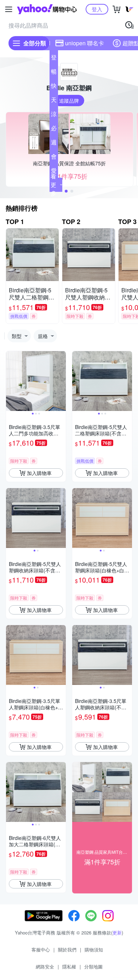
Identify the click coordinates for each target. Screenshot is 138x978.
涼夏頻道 (54, 115)
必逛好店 (54, 129)
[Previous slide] (10, 381)
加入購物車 (39, 472)
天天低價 (54, 101)
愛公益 (54, 172)
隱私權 (69, 966)
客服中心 (40, 949)
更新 (117, 932)
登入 (97, 9)
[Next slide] (61, 381)
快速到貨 (54, 87)
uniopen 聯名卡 (84, 43)
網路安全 (45, 966)
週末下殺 (54, 143)
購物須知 (94, 949)
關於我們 (67, 949)
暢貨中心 (54, 73)
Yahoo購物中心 (47, 9)
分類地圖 (93, 966)
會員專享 (54, 158)
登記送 (54, 58)
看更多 (53, 184)
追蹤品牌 (69, 100)
